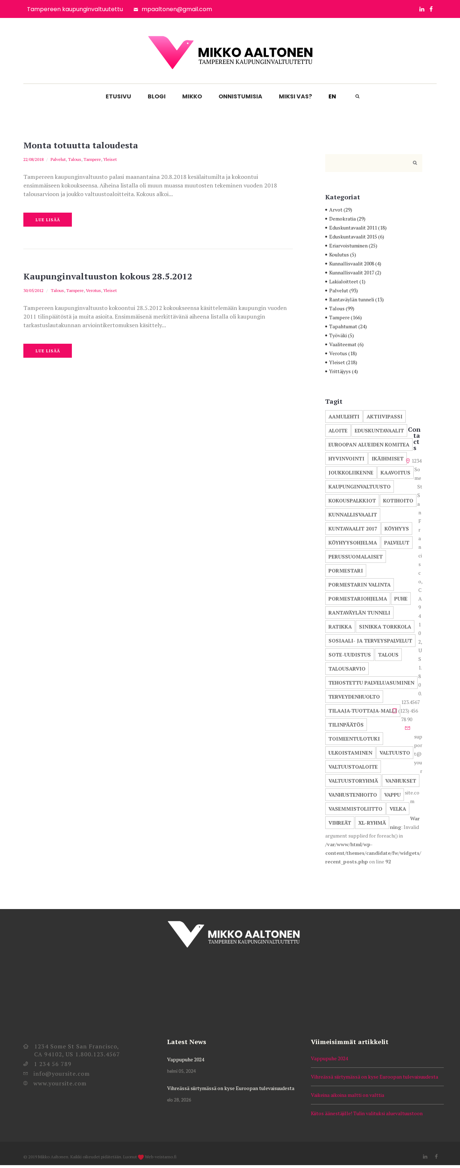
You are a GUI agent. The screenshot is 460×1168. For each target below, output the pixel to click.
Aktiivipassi (384, 416)
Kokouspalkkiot (352, 500)
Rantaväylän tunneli (351, 299)
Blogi (157, 96)
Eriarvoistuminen (348, 245)
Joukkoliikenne (350, 472)
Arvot (335, 209)
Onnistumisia (240, 96)
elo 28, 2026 (179, 1100)
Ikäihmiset (388, 458)
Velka (398, 808)
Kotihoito (398, 500)
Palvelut (58, 159)
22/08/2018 (33, 159)
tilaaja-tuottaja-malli (362, 710)
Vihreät (339, 822)
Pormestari (345, 570)
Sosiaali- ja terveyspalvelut (370, 640)
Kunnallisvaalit (352, 514)
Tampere (92, 159)
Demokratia (342, 218)
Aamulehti (343, 416)
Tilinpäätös (346, 724)
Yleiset (110, 159)
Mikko (192, 96)
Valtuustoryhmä (353, 780)
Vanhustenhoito (352, 794)
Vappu (392, 794)
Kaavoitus (395, 472)
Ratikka (340, 626)
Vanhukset (400, 780)
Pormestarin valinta (359, 584)
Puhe (401, 598)
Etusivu (118, 96)
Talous (74, 159)
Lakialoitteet (343, 281)
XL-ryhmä (372, 822)
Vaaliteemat (342, 344)
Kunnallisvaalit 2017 (351, 272)
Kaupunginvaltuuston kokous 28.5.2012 (107, 276)
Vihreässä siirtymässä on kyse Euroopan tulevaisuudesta (230, 1088)
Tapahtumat (343, 326)
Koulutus (339, 254)
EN (332, 96)
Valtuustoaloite (353, 766)
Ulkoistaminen (350, 752)
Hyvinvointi (346, 458)
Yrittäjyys (340, 371)
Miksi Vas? (295, 96)
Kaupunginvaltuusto (359, 486)
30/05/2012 (33, 290)
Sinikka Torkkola (385, 626)
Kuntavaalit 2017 (352, 528)
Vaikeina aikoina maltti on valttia (347, 1094)
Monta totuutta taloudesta (80, 145)
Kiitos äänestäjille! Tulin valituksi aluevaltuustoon (367, 1113)
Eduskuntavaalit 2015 (353, 236)
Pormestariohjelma (357, 598)
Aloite (338, 430)
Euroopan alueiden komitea (368, 444)
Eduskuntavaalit (379, 430)
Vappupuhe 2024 (185, 1059)
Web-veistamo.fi (160, 1156)
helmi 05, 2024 (181, 1071)
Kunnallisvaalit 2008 (351, 263)
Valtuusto (395, 752)
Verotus (93, 290)
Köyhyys (397, 528)
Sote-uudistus (349, 654)
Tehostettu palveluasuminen (371, 682)
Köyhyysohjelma (352, 542)
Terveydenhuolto (354, 696)
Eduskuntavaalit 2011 (353, 227)
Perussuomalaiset (355, 556)
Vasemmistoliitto (355, 808)
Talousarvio (346, 668)
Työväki (338, 335)
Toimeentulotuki (354, 738)
